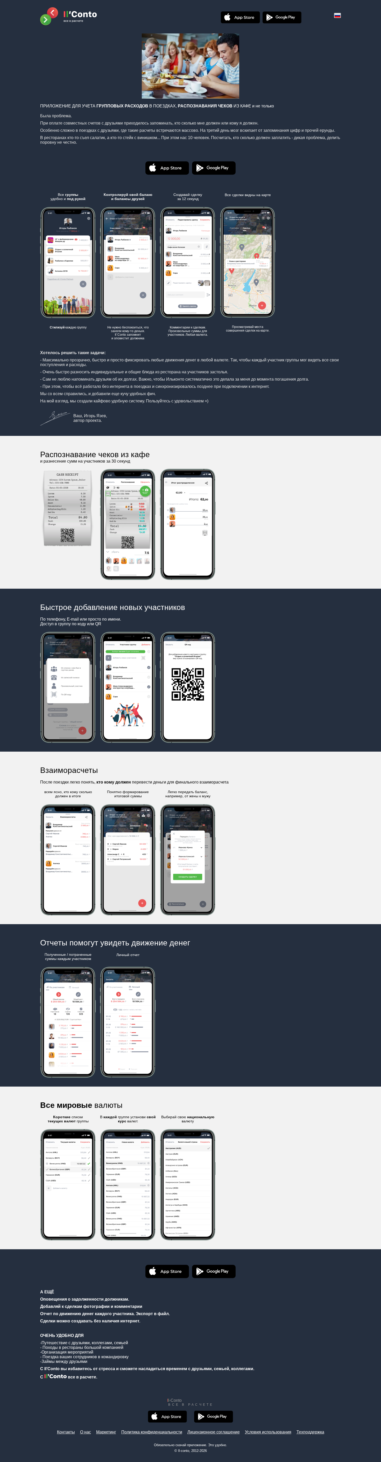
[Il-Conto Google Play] (282, 17)
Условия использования (268, 1432)
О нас (85, 1432)
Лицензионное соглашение (213, 1432)
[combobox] (337, 15)
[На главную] (68, 16)
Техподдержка (310, 1432)
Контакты (66, 1432)
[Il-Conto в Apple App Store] (240, 17)
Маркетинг (106, 1432)
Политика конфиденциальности (151, 1432)
